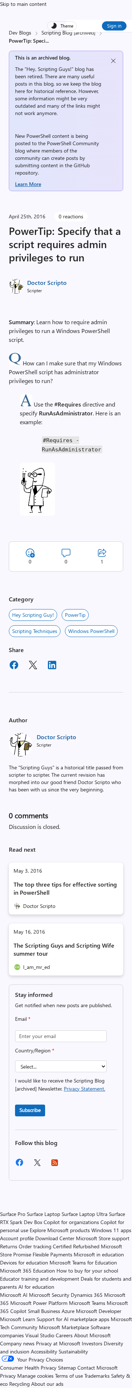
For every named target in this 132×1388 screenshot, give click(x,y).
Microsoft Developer (98, 1310)
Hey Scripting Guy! (33, 614)
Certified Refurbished (76, 1246)
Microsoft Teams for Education (83, 1262)
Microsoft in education (99, 1254)
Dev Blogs (20, 32)
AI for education (36, 1286)
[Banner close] (113, 61)
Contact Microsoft (97, 1367)
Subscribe (30, 1109)
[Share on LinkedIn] (52, 666)
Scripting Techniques (34, 630)
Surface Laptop (43, 1213)
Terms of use (69, 1375)
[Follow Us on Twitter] (37, 1165)
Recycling (19, 1383)
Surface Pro (12, 1213)
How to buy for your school (87, 1270)
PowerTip (75, 614)
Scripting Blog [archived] (68, 32)
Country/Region (34, 1050)
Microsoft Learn (17, 1319)
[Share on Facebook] (14, 666)
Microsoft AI (13, 1294)
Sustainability (73, 1351)
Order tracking (35, 1246)
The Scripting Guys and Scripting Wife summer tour (64, 949)
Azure (68, 1310)
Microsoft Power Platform (38, 1302)
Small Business (44, 1310)
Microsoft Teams (87, 1302)
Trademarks (97, 1375)
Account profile (17, 1238)
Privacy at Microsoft (58, 1343)
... (47, 40)
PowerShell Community (73, 143)
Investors (92, 1343)
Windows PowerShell (91, 630)
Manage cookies (35, 1375)
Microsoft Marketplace (64, 1327)
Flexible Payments (52, 1254)
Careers (64, 1335)
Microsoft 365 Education (27, 1270)
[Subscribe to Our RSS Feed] (54, 1165)
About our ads (47, 1383)
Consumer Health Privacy (28, 1367)
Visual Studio (39, 1335)
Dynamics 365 (87, 1294)
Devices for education (24, 1262)
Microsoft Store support (102, 1238)
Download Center (54, 1238)
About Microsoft (92, 1335)
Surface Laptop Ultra (84, 1213)
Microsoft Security (49, 1294)
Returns (8, 1246)
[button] (15, 363)
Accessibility (44, 1351)
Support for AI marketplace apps (73, 1319)
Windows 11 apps (111, 1230)
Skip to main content (23, 3)
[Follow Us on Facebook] (19, 1165)
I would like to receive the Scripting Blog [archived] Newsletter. (60, 1084)
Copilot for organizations (71, 1222)
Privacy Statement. (84, 1088)
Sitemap (67, 1367)
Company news (17, 1343)
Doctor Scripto (47, 282)
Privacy (8, 1375)
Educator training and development (39, 1278)
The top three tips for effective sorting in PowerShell (65, 888)
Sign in (114, 25)
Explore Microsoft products (60, 1230)
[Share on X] (33, 666)
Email (22, 1018)
